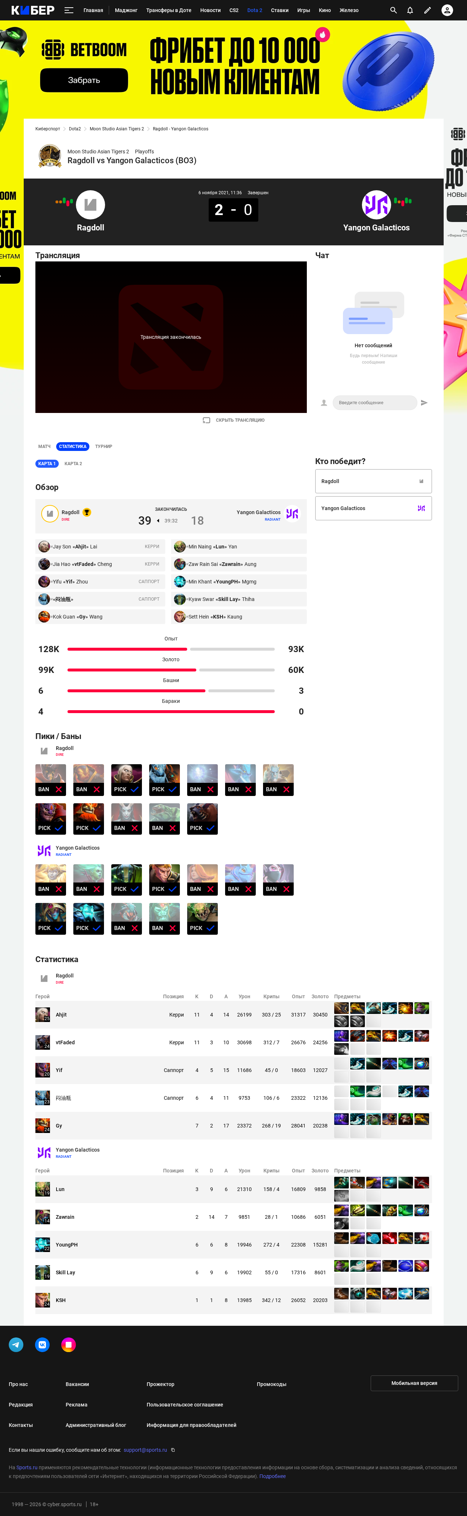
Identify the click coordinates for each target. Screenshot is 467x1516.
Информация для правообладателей (191, 1425)
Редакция (21, 1405)
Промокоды (271, 1384)
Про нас (18, 1384)
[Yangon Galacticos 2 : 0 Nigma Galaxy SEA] (406, 200)
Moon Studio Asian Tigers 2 (117, 128)
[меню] (69, 10)
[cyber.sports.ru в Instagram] (70, 1346)
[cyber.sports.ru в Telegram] (17, 1346)
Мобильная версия (414, 1383)
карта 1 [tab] (47, 463)
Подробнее (272, 1476)
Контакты (21, 1425)
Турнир (103, 446)
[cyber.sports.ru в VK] (44, 1346)
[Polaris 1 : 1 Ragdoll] (60, 201)
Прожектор (160, 1384)
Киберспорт (47, 128)
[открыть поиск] (393, 10)
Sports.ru (27, 1467)
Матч (44, 446)
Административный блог (96, 1425)
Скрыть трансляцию (240, 420)
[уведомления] (410, 10)
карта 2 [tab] (73, 463)
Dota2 (75, 128)
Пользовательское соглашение (185, 1405)
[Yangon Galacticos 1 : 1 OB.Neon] (399, 201)
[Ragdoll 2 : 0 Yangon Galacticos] (64, 200)
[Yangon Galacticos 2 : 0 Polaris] (395, 200)
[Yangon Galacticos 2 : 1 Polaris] (410, 201)
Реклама (77, 1405)
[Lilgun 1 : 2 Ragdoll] (71, 201)
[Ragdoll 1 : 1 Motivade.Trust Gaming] (56, 201)
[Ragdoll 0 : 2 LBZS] (67, 203)
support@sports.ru (145, 1450)
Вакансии (77, 1384)
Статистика (72, 446)
